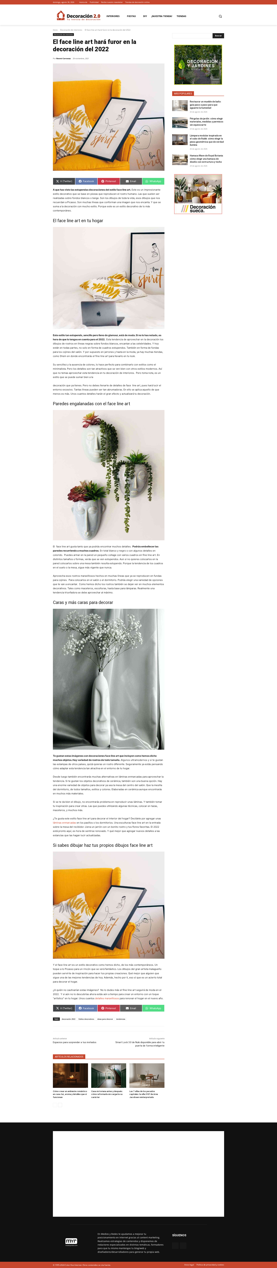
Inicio (55, 30)
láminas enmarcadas (64, 822)
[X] (222, 2)
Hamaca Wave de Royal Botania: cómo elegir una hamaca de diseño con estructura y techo (206, 158)
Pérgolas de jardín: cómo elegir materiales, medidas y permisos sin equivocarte (206, 121)
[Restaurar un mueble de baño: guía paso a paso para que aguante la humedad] (180, 105)
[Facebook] (218, 2)
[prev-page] (55, 1105)
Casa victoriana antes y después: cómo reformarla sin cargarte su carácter (107, 1094)
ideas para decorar (105, 1019)
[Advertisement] (138, 1174)
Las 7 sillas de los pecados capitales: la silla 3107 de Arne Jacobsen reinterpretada (143, 1094)
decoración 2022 (68, 1019)
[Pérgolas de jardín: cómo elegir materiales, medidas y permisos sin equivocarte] (180, 122)
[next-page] (60, 1105)
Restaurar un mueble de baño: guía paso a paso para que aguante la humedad (205, 104)
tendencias (120, 1019)
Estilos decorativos (86, 1019)
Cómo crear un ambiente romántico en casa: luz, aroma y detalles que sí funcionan (70, 1094)
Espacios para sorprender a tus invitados (74, 1042)
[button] (220, 16)
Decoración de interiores (71, 30)
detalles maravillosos (106, 998)
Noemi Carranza (63, 58)
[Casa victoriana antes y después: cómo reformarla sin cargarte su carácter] (108, 1075)
